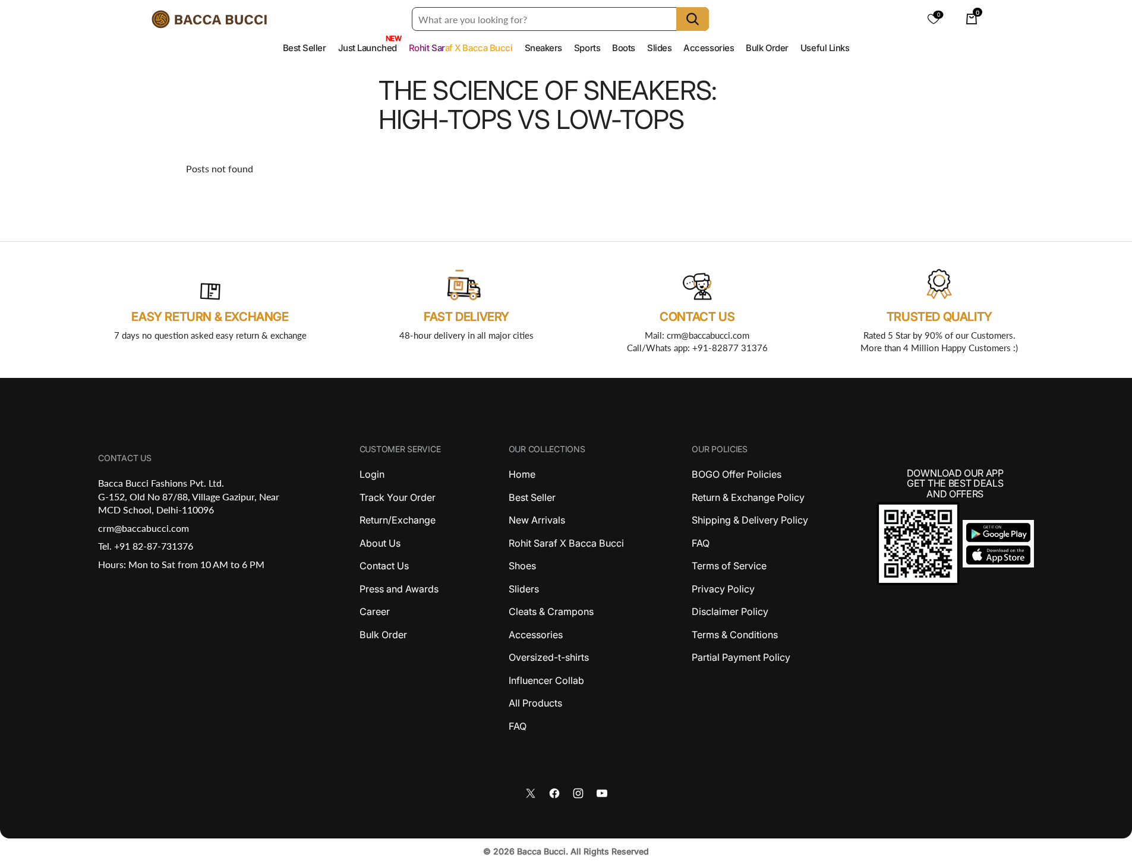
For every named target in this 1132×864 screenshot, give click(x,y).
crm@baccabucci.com (143, 528)
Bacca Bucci (541, 851)
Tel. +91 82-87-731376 (145, 545)
